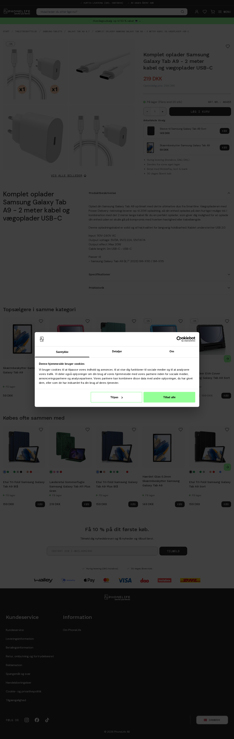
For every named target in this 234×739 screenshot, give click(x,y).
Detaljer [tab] (117, 351)
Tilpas (114, 397)
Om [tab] (171, 351)
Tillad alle (169, 397)
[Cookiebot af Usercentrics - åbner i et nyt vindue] (179, 339)
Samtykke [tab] (62, 351)
